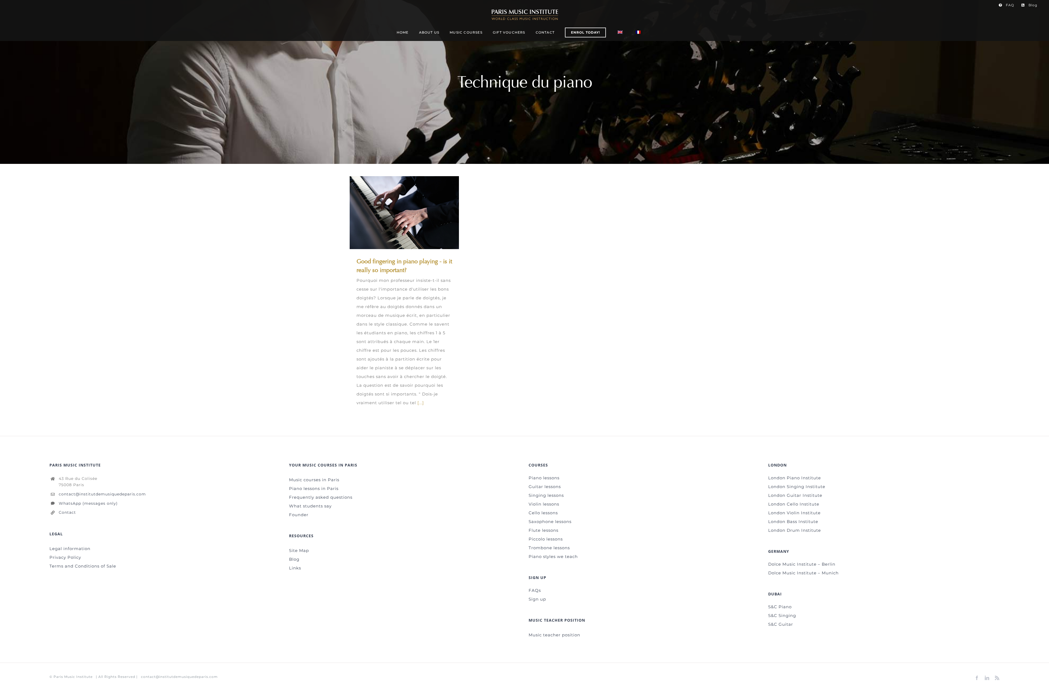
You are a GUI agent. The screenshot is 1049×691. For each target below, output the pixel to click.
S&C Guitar (780, 624)
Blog (294, 559)
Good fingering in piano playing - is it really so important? (396, 212)
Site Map (299, 550)
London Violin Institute (794, 512)
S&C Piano (780, 606)
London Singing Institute (796, 486)
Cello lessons (543, 512)
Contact (67, 512)
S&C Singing (782, 615)
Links (295, 568)
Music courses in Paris (314, 479)
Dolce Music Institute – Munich (803, 572)
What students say (310, 506)
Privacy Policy (65, 557)
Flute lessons (543, 530)
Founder (298, 514)
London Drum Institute (794, 530)
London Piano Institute (794, 477)
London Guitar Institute (795, 495)
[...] (420, 402)
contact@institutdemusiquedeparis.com (102, 494)
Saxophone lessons (550, 521)
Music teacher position (554, 634)
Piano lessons (544, 477)
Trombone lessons (549, 547)
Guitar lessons (545, 486)
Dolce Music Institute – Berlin (801, 564)
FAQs (535, 590)
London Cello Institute (793, 504)
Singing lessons (546, 495)
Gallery (412, 212)
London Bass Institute (793, 521)
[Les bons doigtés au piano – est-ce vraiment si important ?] (404, 212)
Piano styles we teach (553, 556)
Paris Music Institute (73, 677)
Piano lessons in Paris (313, 488)
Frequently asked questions (320, 497)
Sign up (537, 599)
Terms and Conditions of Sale (82, 566)
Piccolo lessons (546, 539)
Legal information (69, 548)
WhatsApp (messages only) (88, 503)
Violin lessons (544, 504)
